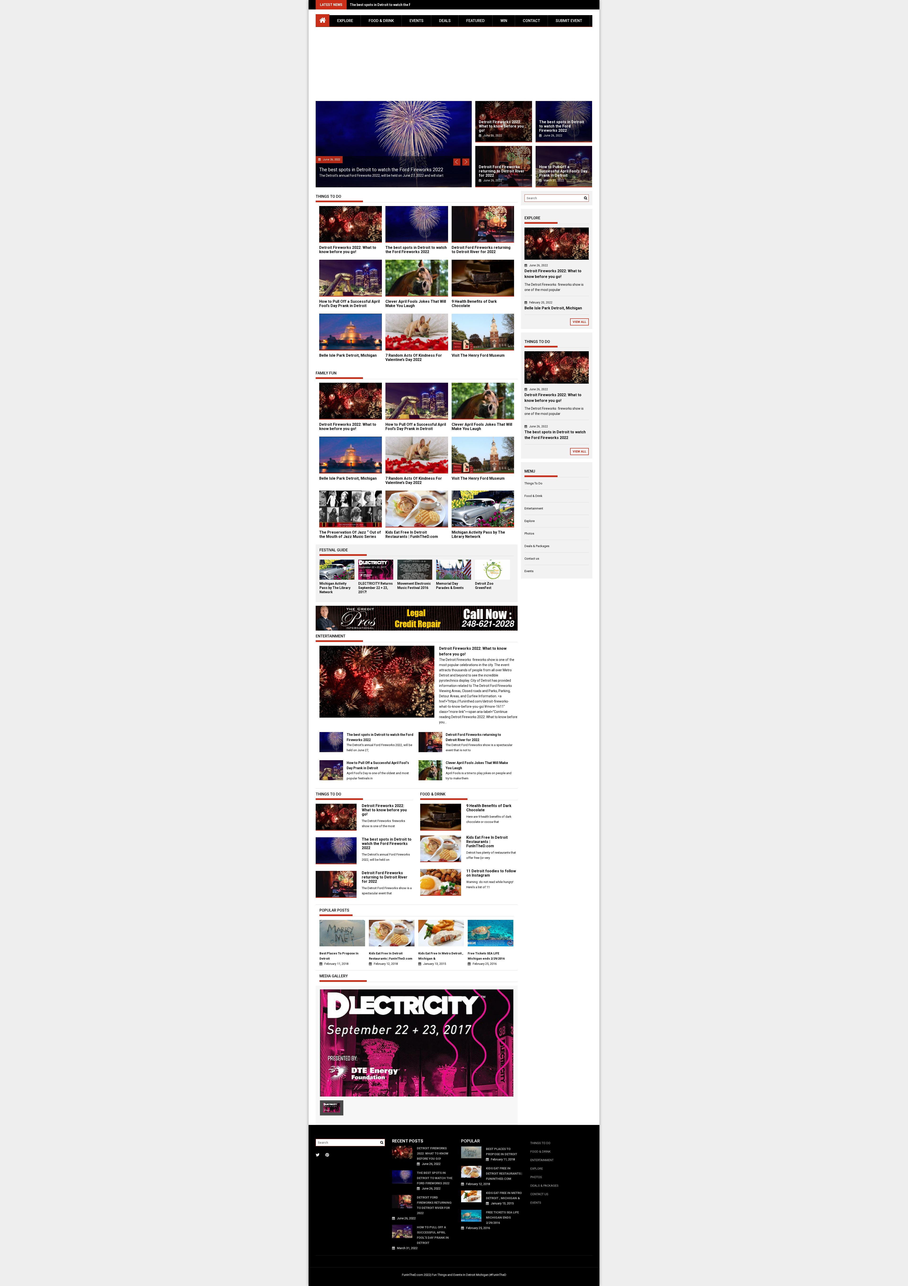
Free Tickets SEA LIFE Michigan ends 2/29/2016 (486, 956)
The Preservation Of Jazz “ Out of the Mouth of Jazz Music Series (350, 534)
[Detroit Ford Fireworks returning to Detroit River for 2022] (430, 751)
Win (503, 20)
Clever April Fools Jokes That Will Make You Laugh (415, 303)
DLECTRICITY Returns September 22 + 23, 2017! (375, 588)
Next (465, 162)
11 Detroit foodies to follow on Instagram (491, 873)
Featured (475, 20)
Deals (445, 20)
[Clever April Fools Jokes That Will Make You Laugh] (430, 779)
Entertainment (533, 508)
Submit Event (569, 20)
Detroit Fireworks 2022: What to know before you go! (347, 249)
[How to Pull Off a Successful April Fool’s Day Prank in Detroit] (331, 779)
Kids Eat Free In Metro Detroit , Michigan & (440, 956)
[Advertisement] (454, 62)
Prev (456, 162)
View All (579, 322)
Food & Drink (381, 20)
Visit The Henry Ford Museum (478, 355)
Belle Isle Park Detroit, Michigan (348, 355)
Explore (345, 20)
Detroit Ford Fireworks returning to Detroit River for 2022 (394, 5)
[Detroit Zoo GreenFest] (492, 578)
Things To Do (533, 483)
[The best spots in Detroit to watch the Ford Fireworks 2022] (331, 751)
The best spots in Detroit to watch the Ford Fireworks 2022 (416, 249)
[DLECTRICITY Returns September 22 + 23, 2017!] (375, 578)
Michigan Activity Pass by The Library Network (478, 534)
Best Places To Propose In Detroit (338, 956)
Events (416, 20)
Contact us (531, 558)
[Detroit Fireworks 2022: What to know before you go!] (376, 716)
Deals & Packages (536, 546)
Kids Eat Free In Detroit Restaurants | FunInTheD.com (411, 534)
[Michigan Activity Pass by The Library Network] (336, 578)
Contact (531, 20)
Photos (529, 533)
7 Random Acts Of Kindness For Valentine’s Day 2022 (413, 357)
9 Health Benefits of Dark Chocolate (474, 303)
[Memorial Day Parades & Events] (453, 578)
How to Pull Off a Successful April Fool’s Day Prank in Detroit (384, 169)
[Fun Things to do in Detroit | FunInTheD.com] (322, 20)
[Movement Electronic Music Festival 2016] (414, 578)
